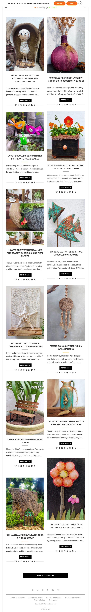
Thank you (53, 600)
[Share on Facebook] (18, 105)
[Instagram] (37, 590)
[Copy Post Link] (34, 105)
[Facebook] (42, 590)
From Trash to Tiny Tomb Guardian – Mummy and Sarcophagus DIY (25, 78)
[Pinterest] (32, 590)
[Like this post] (16, 105)
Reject (72, 3)
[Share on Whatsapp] (29, 105)
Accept (59, 3)
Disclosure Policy (36, 598)
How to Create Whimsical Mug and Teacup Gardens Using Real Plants (25, 253)
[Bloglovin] (58, 590)
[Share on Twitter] (21, 105)
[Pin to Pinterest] (24, 105)
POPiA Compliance (73, 598)
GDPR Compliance (53, 598)
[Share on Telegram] (32, 105)
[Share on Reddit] (26, 105)
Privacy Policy (39, 600)
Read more (24, 100)
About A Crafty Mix (18, 598)
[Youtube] (47, 590)
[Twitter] (53, 590)
